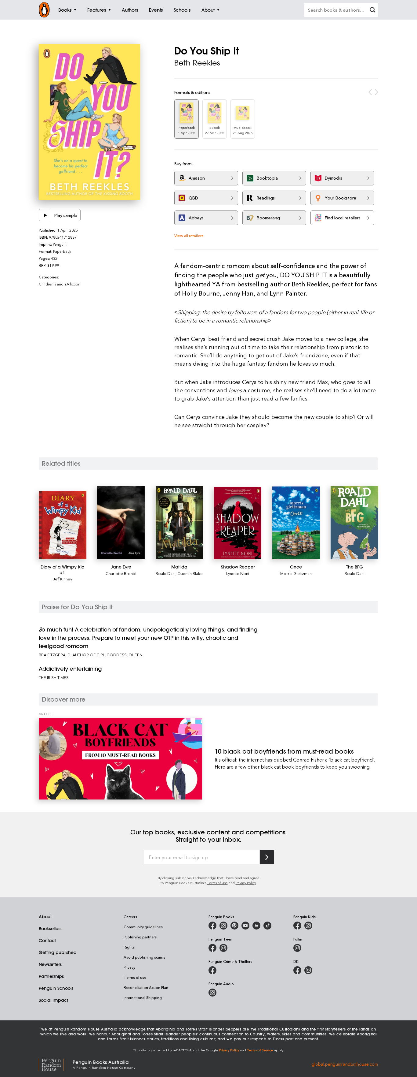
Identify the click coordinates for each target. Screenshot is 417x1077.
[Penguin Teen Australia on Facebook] (212, 948)
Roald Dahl (166, 573)
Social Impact (53, 1000)
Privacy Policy (246, 882)
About (45, 916)
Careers (130, 916)
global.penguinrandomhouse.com (345, 1064)
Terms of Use (217, 882)
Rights (129, 947)
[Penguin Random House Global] (56, 1064)
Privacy (129, 967)
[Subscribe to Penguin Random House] (267, 857)
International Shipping (143, 997)
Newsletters (50, 964)
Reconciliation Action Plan (146, 987)
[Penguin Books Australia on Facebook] (212, 926)
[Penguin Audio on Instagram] (212, 993)
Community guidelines (143, 927)
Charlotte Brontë (121, 573)
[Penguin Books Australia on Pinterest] (234, 926)
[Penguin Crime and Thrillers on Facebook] (212, 970)
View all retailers (188, 235)
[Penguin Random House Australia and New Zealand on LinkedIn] (256, 926)
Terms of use (135, 977)
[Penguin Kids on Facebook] (297, 926)
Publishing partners (140, 937)
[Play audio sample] (45, 215)
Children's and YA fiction (59, 284)
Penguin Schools (56, 988)
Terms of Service (260, 1050)
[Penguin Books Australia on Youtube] (245, 926)
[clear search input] (372, 10)
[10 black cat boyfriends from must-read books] (120, 758)
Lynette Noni (237, 573)
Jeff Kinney (62, 579)
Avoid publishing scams (144, 957)
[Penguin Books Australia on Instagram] (223, 926)
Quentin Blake (190, 573)
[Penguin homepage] (44, 9)
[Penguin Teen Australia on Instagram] (223, 948)
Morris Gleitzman (296, 573)
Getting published (58, 952)
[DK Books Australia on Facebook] (297, 970)
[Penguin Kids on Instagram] (308, 926)
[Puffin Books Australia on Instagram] (297, 948)
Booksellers (50, 928)
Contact (47, 940)
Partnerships (51, 976)
